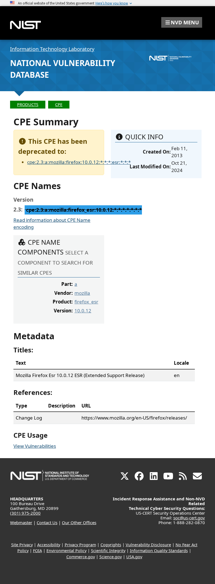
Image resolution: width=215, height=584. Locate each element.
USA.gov (134, 556)
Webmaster (21, 522)
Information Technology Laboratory (52, 49)
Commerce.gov (80, 556)
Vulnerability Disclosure (148, 544)
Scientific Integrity (108, 550)
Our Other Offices (79, 522)
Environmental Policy (66, 550)
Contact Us (47, 522)
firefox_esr (86, 301)
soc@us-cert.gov (189, 518)
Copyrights (111, 544)
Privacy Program (80, 544)
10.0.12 (82, 310)
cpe (58, 104)
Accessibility (48, 544)
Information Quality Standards (159, 550)
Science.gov (110, 556)
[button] (181, 22)
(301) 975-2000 (25, 513)
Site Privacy (22, 544)
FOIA (37, 550)
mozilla (82, 293)
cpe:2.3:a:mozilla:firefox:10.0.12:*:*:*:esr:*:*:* (79, 162)
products (27, 104)
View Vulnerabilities (34, 446)
